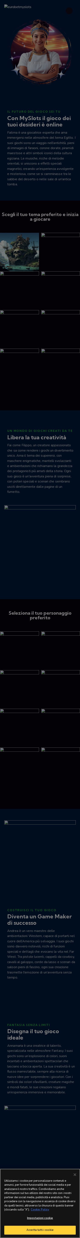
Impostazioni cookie (40, 1218)
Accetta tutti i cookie (40, 1230)
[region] (40, 1203)
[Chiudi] (75, 1174)
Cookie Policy (40, 1210)
